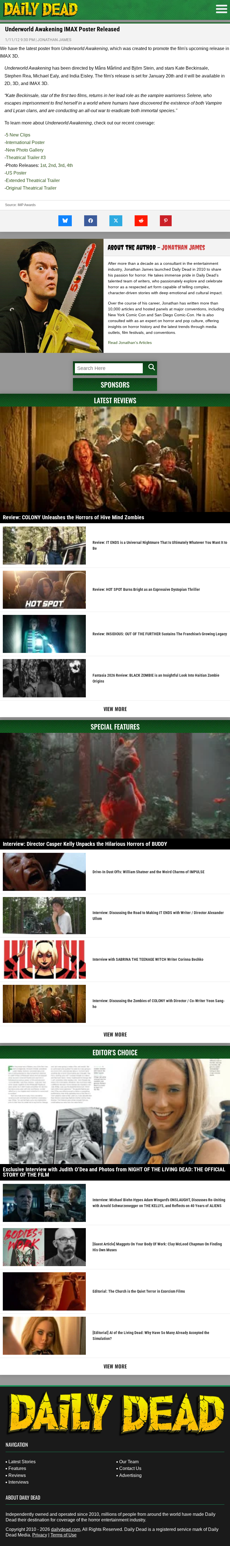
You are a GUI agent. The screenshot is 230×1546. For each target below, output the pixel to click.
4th (70, 165)
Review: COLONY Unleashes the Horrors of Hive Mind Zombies (73, 517)
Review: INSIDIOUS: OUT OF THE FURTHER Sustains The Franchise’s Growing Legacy (160, 634)
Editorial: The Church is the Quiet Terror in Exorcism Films (139, 1291)
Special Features (115, 726)
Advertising (130, 1475)
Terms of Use (63, 1535)
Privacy (39, 1535)
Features (17, 1468)
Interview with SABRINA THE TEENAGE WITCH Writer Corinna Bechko (148, 959)
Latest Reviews (115, 400)
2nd (52, 165)
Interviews (18, 1482)
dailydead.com (65, 1529)
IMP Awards (27, 205)
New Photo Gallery (24, 150)
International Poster (25, 142)
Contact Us (130, 1468)
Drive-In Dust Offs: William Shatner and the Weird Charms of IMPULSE (148, 872)
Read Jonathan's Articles (130, 342)
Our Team (129, 1461)
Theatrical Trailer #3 (26, 157)
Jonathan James (54, 39)
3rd (61, 165)
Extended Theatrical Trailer (33, 180)
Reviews (17, 1475)
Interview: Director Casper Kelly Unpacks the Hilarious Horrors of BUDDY (85, 844)
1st (43, 165)
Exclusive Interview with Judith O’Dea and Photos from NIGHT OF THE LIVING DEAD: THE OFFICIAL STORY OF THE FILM (114, 1172)
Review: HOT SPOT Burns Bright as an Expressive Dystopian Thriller (146, 589)
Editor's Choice (115, 1052)
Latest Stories (22, 1461)
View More (115, 708)
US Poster (16, 173)
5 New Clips (18, 135)
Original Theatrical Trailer (31, 188)
